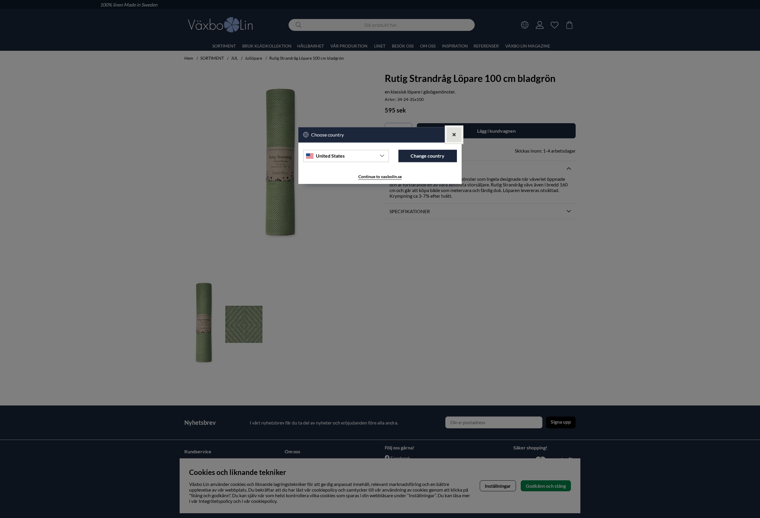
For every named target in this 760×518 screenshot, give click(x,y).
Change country (427, 156)
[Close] (454, 134)
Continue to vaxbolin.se (380, 176)
